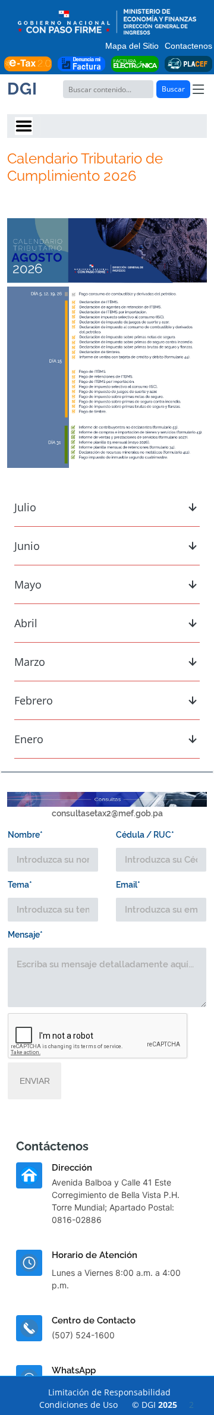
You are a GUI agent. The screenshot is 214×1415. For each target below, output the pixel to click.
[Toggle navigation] (23, 126)
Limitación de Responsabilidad (109, 1392)
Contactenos (188, 46)
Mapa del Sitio (132, 46)
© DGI (163, 1404)
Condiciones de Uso (78, 1404)
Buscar (173, 89)
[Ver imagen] (107, 341)
